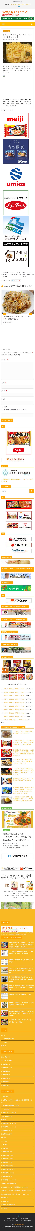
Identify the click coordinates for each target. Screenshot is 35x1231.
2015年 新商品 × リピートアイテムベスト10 (16, 720)
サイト (3, 399)
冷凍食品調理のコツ (6, 1173)
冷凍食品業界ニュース (7, 1180)
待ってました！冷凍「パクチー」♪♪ (27, 274)
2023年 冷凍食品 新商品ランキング (14, 692)
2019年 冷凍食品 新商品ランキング (14, 706)
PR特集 (3, 1148)
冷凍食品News (6, 830)
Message (3, 1201)
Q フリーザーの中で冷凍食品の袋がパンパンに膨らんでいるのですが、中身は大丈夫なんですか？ (21, 970)
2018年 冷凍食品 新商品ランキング (14, 709)
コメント (4, 360)
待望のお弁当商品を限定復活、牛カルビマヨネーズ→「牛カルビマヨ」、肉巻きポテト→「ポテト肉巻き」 (21, 1013)
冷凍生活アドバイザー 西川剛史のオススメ (13, 1187)
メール (4, 391)
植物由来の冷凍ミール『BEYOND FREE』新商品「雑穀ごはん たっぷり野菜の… (17, 836)
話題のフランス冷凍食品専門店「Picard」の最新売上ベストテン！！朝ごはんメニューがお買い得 (21, 987)
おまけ (3, 1208)
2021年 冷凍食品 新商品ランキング (14, 699)
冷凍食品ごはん (7, 31)
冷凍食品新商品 (5, 1071)
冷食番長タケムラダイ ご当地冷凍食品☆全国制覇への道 (16, 1100)
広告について (19, 1220)
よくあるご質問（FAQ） (7, 1039)
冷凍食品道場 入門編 (7, 1123)
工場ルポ (3, 1144)
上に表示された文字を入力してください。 (14, 409)
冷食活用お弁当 (5, 1130)
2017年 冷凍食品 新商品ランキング (14, 713)
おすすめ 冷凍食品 (6, 1060)
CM (2, 1137)
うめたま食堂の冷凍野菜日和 (9, 1105)
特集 (2, 1120)
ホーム (3, 1035)
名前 (3, 383)
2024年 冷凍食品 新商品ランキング (14, 689)
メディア (3, 1109)
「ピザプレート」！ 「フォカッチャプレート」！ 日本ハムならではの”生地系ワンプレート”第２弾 (23, 742)
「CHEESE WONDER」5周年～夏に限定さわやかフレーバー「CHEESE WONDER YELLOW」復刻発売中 (23, 799)
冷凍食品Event (5, 1085)
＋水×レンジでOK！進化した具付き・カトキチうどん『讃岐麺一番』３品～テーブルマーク (23, 761)
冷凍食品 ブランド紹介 (7, 1113)
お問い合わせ (14, 1218)
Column (3, 1197)
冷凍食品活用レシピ (6, 1067)
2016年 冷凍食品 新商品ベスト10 (13, 716)
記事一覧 (3, 1046)
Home (8, 1218)
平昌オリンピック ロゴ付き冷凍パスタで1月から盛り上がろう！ (12, 274)
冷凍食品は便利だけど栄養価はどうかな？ (20, 994)
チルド (3, 1141)
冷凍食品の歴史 (5, 1074)
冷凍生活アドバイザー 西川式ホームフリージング (15, 1190)
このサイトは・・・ (23, 1218)
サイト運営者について (9, 1220)
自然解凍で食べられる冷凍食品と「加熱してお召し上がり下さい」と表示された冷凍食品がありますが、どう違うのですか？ (21, 945)
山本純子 (16, 40)
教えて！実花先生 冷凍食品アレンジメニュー (13, 1194)
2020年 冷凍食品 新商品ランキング (14, 702)
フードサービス (5, 1096)
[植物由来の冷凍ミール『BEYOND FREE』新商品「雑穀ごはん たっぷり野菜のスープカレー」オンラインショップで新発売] (17, 812)
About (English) (27, 1220)
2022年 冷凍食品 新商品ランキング (14, 695)
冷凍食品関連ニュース (7, 1127)
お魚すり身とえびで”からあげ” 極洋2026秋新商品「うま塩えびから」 (23, 780)
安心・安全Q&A (5, 1057)
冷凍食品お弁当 (5, 1064)
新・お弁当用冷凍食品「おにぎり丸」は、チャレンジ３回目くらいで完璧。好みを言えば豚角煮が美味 (21, 979)
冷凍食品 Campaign (7, 1183)
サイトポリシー (5, 1042)
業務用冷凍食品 (5, 1134)
